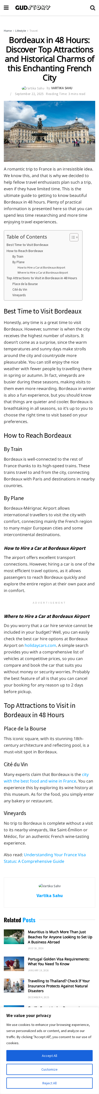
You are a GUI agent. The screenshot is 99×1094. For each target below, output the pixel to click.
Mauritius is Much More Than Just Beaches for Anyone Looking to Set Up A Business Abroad (60, 936)
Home (8, 31)
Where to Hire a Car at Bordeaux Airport (43, 272)
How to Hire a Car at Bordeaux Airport (41, 267)
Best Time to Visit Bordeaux (27, 244)
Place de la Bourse (25, 284)
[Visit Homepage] (49, 7)
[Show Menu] (6, 7)
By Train (17, 256)
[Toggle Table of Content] (71, 237)
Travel (33, 31)
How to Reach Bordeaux (25, 250)
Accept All (49, 1055)
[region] (49, 1050)
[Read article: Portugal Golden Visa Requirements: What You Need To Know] (14, 964)
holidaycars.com (40, 645)
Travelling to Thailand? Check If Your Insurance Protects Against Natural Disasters (59, 985)
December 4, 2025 (38, 997)
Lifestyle (20, 31)
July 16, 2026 (36, 948)
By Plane (18, 262)
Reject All (49, 1083)
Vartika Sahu (62, 88)
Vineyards (19, 295)
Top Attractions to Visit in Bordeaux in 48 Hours (42, 278)
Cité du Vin (19, 289)
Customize (49, 1069)
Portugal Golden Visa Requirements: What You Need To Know (59, 961)
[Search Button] (92, 7)
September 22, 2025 (29, 94)
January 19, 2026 (38, 970)
